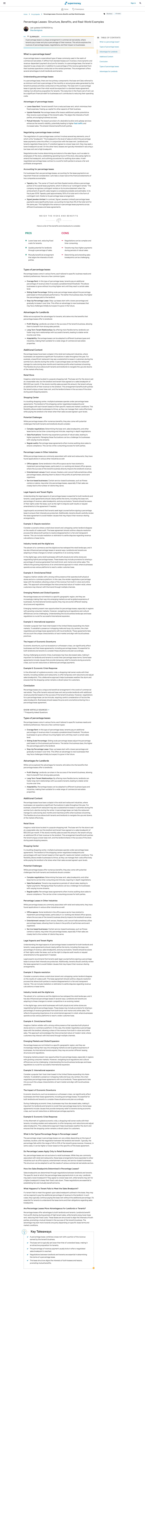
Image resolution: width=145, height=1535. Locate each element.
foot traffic (78, 123)
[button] (117, 14)
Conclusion (104, 61)
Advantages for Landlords (108, 52)
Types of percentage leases (109, 47)
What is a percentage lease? (109, 42)
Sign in (133, 3)
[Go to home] (72, 3)
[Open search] (140, 3)
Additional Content (106, 57)
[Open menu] (4, 3)
